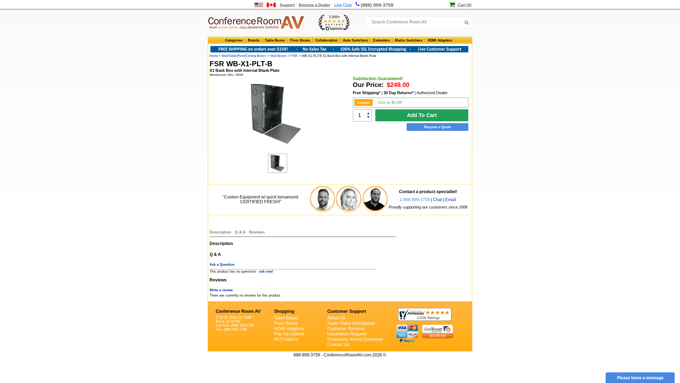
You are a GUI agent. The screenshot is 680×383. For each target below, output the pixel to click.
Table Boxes (275, 40)
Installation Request (347, 333)
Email (450, 199)
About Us (336, 317)
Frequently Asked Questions (355, 339)
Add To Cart (422, 115)
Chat (437, 199)
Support (287, 5)
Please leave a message (640, 377)
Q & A (240, 232)
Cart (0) (464, 5)
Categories (234, 40)
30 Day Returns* (399, 92)
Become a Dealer (314, 5)
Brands (254, 40)
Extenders (381, 40)
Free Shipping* (366, 92)
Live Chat (343, 5)
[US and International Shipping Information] (265, 5)
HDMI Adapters (440, 40)
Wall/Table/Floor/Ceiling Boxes (244, 56)
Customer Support (346, 311)
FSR (294, 56)
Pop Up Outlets (289, 333)
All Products (286, 339)
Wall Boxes (278, 56)
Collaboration (326, 40)
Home (213, 56)
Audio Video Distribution (351, 323)
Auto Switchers (355, 40)
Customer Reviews (346, 328)
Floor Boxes (300, 40)
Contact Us (338, 344)
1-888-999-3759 (415, 199)
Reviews (257, 232)
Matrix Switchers (408, 40)
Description (220, 232)
